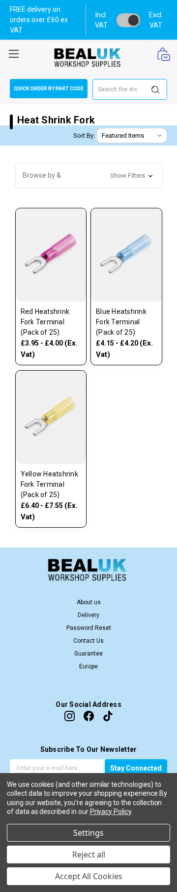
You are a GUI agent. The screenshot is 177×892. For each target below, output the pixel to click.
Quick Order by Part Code (49, 88)
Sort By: (84, 135)
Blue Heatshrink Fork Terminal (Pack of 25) (121, 322)
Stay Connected (136, 768)
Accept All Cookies (88, 876)
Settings (88, 832)
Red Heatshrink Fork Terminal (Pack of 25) (45, 322)
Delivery (88, 615)
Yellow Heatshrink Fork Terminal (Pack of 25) (49, 484)
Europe (88, 666)
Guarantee (88, 653)
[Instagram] (69, 716)
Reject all (88, 854)
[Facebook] (89, 716)
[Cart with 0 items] (163, 55)
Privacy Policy (110, 811)
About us (89, 602)
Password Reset (88, 627)
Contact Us (88, 640)
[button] (88, 175)
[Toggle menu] (13, 52)
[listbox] (131, 136)
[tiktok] (108, 716)
